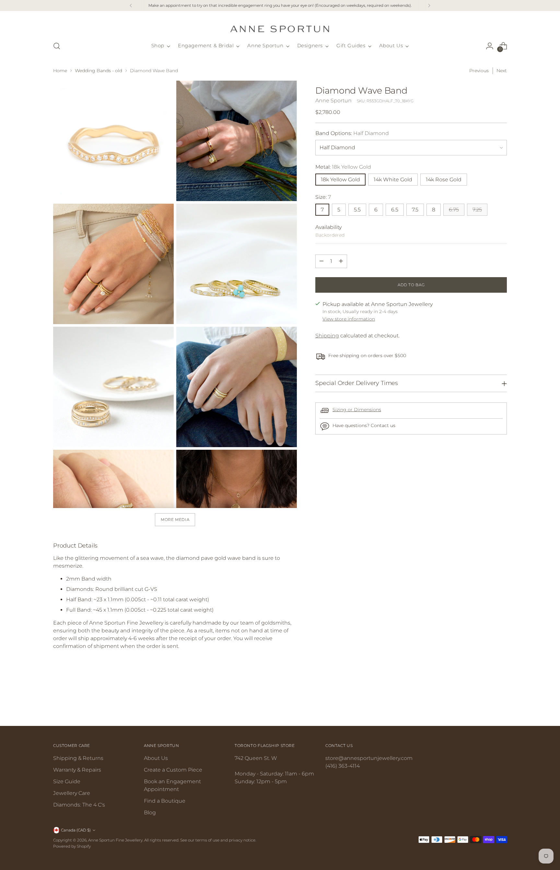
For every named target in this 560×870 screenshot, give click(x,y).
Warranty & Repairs (77, 770)
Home (60, 70)
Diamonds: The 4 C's (79, 805)
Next (501, 70)
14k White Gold (393, 179)
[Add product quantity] (341, 261)
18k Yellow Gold (340, 179)
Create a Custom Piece (173, 770)
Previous (479, 70)
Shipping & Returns (78, 758)
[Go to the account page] (489, 46)
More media (175, 519)
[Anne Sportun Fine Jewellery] (280, 25)
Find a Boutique (164, 801)
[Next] (429, 5)
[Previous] (131, 5)
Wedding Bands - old (98, 70)
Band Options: (352, 133)
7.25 (477, 210)
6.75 (454, 210)
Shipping (327, 336)
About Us (156, 758)
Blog (150, 812)
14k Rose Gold (443, 179)
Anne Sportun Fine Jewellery (115, 840)
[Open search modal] (56, 46)
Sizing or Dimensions (356, 409)
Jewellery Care (71, 793)
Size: (323, 197)
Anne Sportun (333, 100)
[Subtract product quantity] (321, 261)
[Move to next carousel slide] (501, 703)
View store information (348, 319)
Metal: (343, 167)
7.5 (415, 210)
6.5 (394, 210)
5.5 (357, 210)
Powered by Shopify (72, 846)
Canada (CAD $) (76, 830)
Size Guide (66, 781)
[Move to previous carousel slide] (486, 703)
